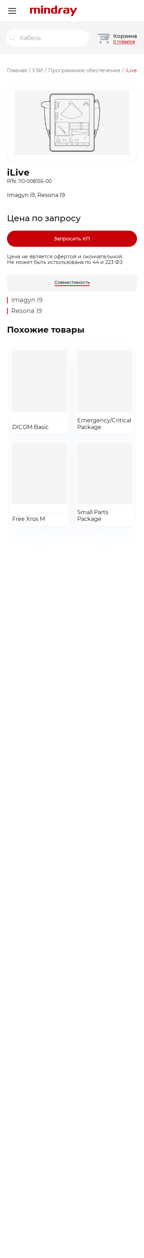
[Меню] (12, 11)
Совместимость (72, 282)
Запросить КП (72, 239)
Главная (17, 70)
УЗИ (37, 70)
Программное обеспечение (84, 70)
